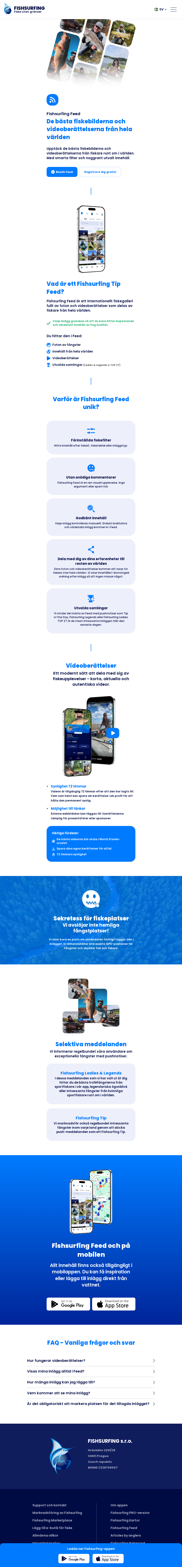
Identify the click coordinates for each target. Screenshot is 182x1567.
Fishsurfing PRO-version (130, 1513)
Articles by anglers (126, 1535)
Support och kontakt (49, 1505)
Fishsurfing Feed (124, 1528)
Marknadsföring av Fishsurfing (57, 1513)
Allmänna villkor (45, 1535)
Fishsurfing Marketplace (52, 1520)
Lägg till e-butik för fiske (52, 1528)
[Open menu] (173, 9)
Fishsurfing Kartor (125, 1520)
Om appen (119, 1505)
